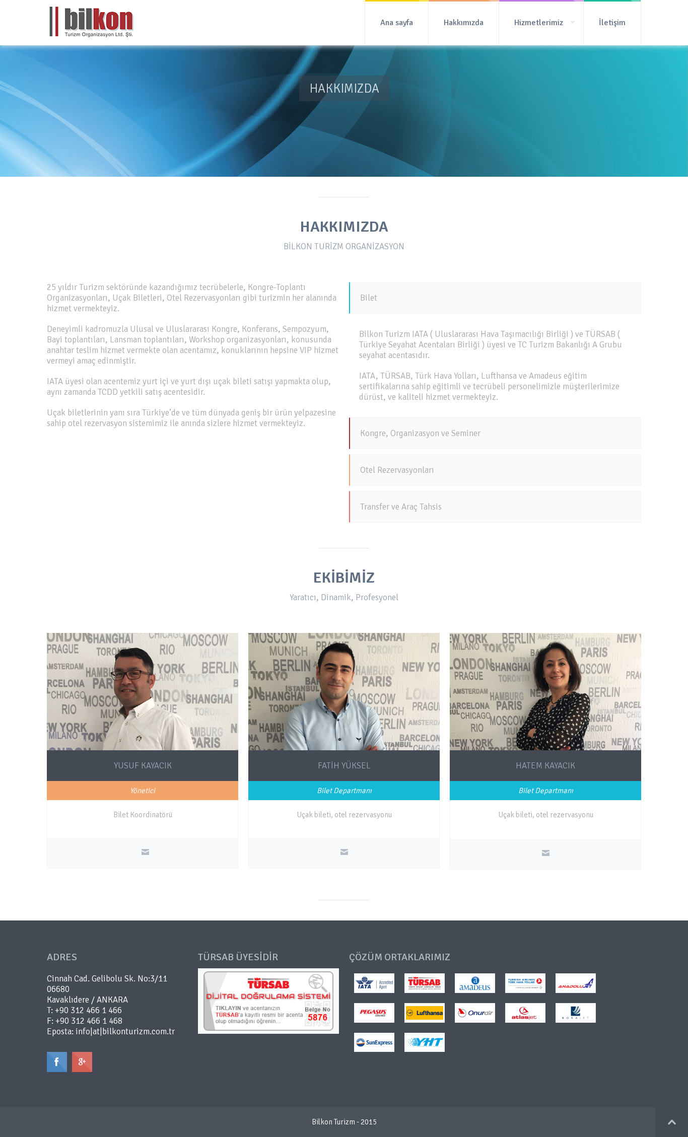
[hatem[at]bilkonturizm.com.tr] (546, 854)
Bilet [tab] (368, 298)
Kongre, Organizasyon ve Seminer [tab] (420, 433)
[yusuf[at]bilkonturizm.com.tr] (145, 853)
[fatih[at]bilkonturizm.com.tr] (344, 853)
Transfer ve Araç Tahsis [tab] (401, 507)
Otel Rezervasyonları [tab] (397, 470)
